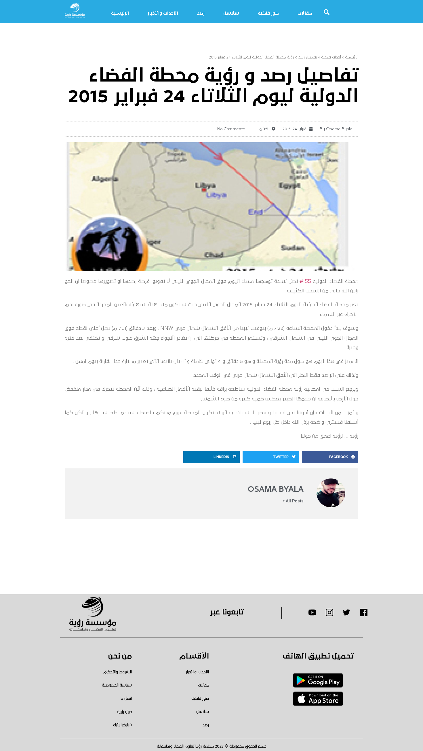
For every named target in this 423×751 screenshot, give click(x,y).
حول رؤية (124, 712)
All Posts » (293, 501)
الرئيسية (120, 13)
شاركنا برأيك (122, 725)
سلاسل (231, 13)
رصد (201, 13)
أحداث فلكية (331, 57)
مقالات (305, 13)
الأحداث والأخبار (163, 13)
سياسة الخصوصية (117, 685)
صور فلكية (268, 13)
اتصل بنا (126, 698)
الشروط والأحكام (118, 672)
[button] (330, 457)
